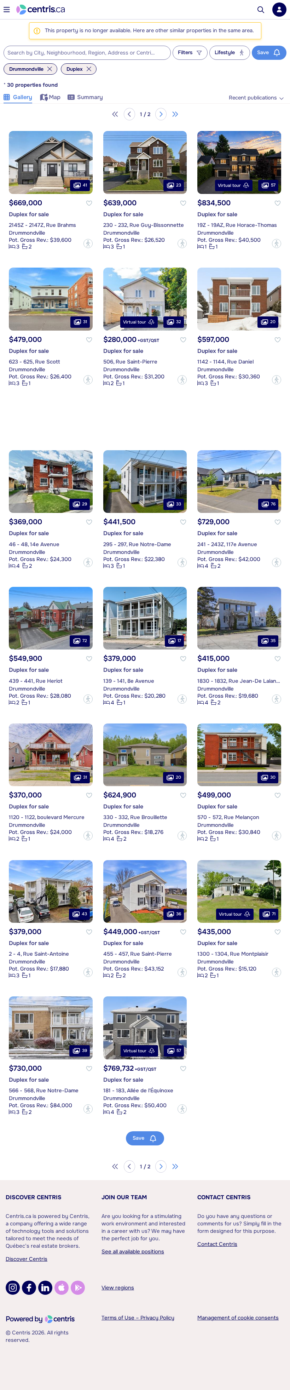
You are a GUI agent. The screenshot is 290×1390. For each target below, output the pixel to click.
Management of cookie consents (238, 1317)
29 (84, 504)
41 (85, 185)
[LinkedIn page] (45, 1288)
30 (273, 777)
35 (273, 641)
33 (178, 504)
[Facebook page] (29, 1288)
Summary (90, 97)
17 (179, 641)
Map (54, 97)
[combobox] (87, 53)
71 (274, 914)
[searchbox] (82, 53)
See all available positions (133, 1251)
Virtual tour (229, 185)
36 (178, 914)
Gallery (22, 97)
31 (85, 322)
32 (178, 322)
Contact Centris (224, 1197)
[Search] (261, 10)
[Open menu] (6, 9)
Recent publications (253, 98)
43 (84, 914)
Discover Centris (34, 1197)
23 (178, 185)
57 (273, 185)
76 (273, 504)
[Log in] (279, 9)
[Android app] (78, 1288)
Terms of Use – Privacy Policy (138, 1317)
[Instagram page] (13, 1288)
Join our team (124, 1197)
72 (84, 641)
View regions (118, 1287)
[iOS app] (61, 1288)
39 (84, 1050)
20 (273, 322)
